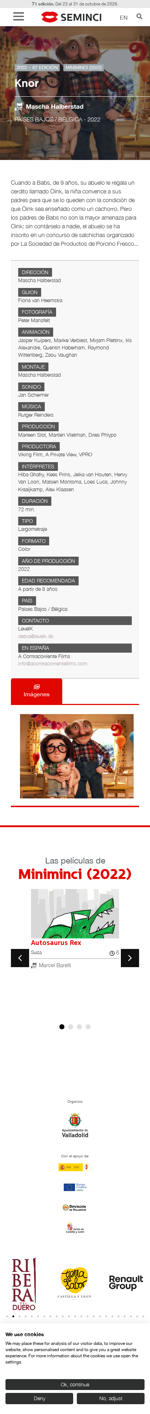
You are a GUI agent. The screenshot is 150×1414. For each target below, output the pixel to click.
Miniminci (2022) (84, 67)
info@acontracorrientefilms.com (52, 663)
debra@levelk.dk (36, 636)
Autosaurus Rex (56, 943)
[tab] (36, 691)
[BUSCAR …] (139, 17)
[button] (20, 17)
